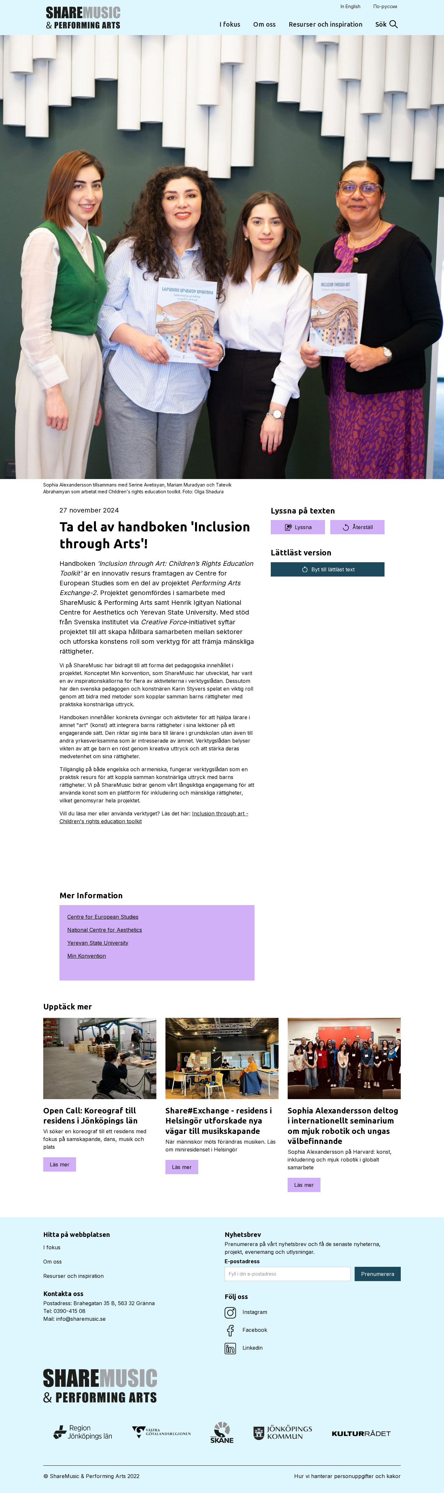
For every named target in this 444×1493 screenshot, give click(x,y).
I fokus (229, 24)
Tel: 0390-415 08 (64, 1311)
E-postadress (242, 1261)
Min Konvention (86, 956)
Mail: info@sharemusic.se (74, 1319)
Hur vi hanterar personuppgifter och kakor (347, 1476)
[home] (83, 17)
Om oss (264, 24)
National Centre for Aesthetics (104, 930)
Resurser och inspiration (325, 24)
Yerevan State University (97, 943)
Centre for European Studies (102, 917)
